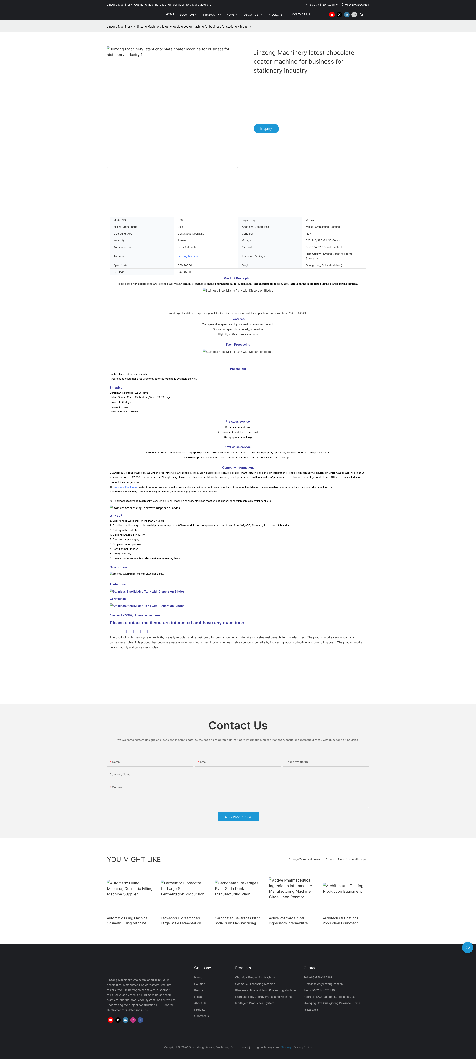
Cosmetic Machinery (125, 486)
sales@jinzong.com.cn (324, 4)
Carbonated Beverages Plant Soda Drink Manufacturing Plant (237, 921)
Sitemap (286, 1047)
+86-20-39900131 (357, 4)
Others (330, 859)
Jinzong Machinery (119, 26)
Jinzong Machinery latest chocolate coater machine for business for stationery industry (193, 26)
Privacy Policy (302, 1047)
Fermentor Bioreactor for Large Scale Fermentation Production (181, 921)
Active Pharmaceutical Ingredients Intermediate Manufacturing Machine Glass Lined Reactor (288, 921)
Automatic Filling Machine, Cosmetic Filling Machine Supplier (127, 921)
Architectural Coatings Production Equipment (340, 920)
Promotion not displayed (352, 859)
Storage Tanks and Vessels (305, 859)
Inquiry (266, 128)
